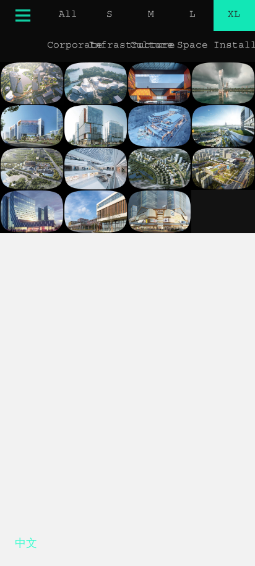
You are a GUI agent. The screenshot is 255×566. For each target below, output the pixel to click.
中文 (26, 545)
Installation (234, 46)
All (68, 15)
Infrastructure (109, 46)
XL (234, 15)
